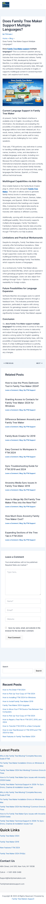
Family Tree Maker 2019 (9, 842)
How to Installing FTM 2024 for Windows (19, 697)
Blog (21, 390)
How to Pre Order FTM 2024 (14, 690)
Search (5, 667)
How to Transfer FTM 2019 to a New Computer (21, 726)
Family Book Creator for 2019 (20, 436)
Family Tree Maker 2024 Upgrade (16, 705)
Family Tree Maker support (18, 49)
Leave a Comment (11, 390)
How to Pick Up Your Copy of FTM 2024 (19, 694)
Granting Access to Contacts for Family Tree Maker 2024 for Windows (21, 402)
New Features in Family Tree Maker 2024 (19, 736)
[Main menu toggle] (41, 4)
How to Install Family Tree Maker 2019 (18, 701)
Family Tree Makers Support (23, 899)
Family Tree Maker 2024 (9, 836)
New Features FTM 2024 (10, 848)
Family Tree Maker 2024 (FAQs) (12, 853)
